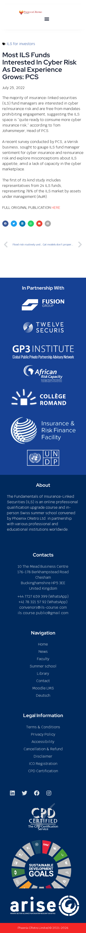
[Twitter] (24, 793)
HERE (56, 207)
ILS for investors (21, 43)
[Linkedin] (12, 793)
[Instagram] (48, 793)
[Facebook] (36, 793)
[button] (47, 19)
